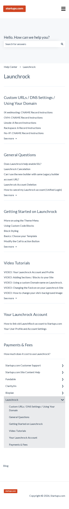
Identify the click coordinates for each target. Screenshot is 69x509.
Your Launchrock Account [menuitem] (23, 437)
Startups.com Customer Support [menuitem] (23, 365)
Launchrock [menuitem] (11, 399)
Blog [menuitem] (6, 465)
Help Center (10, 66)
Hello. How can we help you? (27, 37)
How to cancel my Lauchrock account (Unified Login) (33, 189)
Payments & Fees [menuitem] (18, 444)
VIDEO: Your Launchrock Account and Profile (29, 272)
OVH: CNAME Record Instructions (23, 117)
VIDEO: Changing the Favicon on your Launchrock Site (33, 287)
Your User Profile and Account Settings (25, 328)
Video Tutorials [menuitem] (17, 430)
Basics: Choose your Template (20, 236)
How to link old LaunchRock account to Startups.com (33, 323)
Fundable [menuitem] (10, 379)
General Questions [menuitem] (19, 417)
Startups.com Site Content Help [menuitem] (22, 372)
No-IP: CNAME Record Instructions (24, 133)
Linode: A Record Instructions (20, 122)
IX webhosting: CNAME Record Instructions (28, 112)
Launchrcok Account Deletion (20, 184)
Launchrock (29, 66)
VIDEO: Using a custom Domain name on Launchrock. (33, 282)
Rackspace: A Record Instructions (22, 127)
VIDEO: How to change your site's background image (33, 292)
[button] (62, 365)
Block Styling (11, 230)
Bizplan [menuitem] (9, 392)
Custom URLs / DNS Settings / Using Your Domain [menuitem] (32, 408)
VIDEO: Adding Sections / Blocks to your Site (28, 277)
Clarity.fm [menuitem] (10, 385)
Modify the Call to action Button (21, 241)
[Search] (62, 44)
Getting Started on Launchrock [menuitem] (26, 423)
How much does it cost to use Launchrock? (27, 353)
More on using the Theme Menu (21, 220)
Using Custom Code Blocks (19, 225)
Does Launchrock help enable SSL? (22, 163)
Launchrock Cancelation (17, 168)
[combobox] (31, 44)
